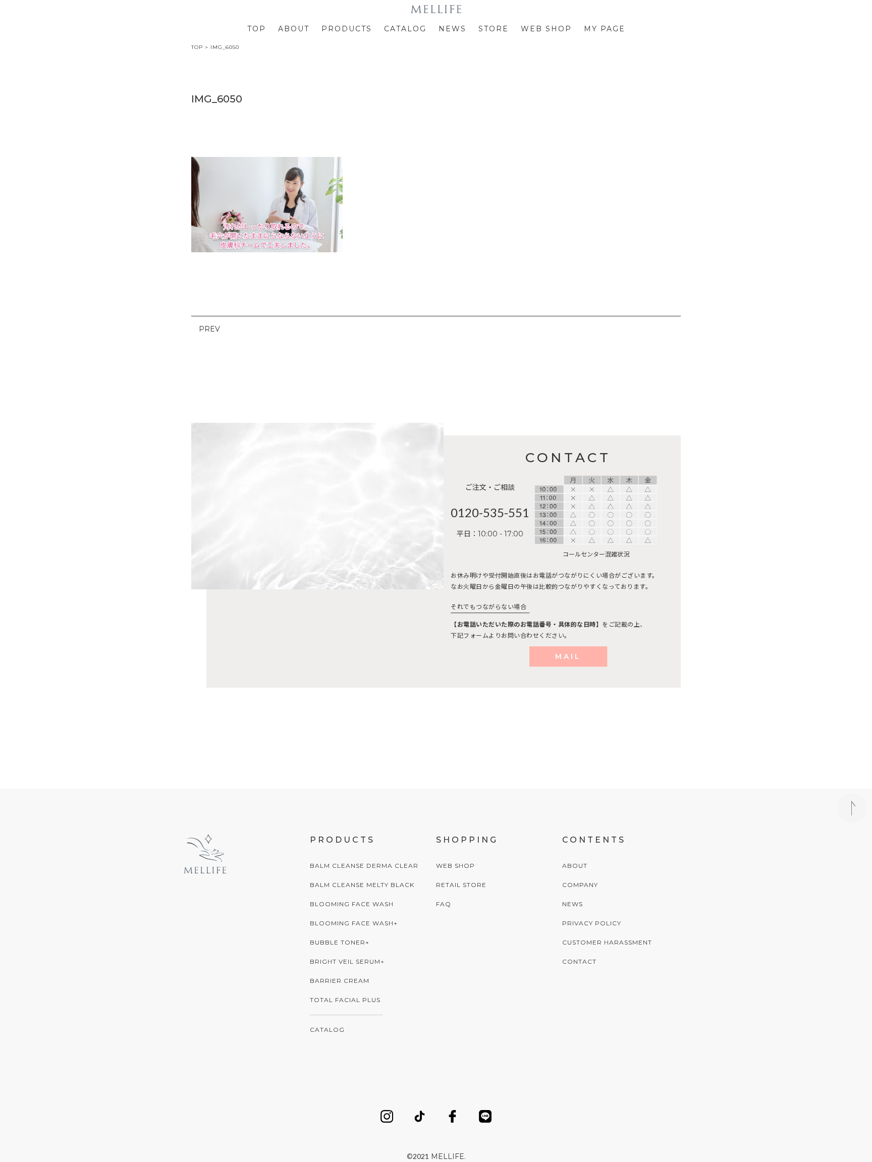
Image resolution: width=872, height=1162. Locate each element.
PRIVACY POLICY (591, 923)
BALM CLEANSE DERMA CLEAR (364, 865)
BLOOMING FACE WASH (352, 904)
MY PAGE (604, 28)
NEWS (452, 28)
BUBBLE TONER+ (339, 942)
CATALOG (405, 28)
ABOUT (293, 28)
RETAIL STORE (461, 885)
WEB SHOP (546, 28)
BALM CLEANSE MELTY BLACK (362, 885)
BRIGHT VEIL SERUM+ (347, 961)
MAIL (568, 656)
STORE (493, 28)
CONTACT (579, 961)
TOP (256, 28)
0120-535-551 (490, 512)
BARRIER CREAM (339, 980)
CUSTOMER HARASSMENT (607, 942)
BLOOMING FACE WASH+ (354, 923)
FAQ (443, 904)
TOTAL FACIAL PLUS (345, 1000)
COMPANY (580, 885)
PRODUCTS (346, 28)
